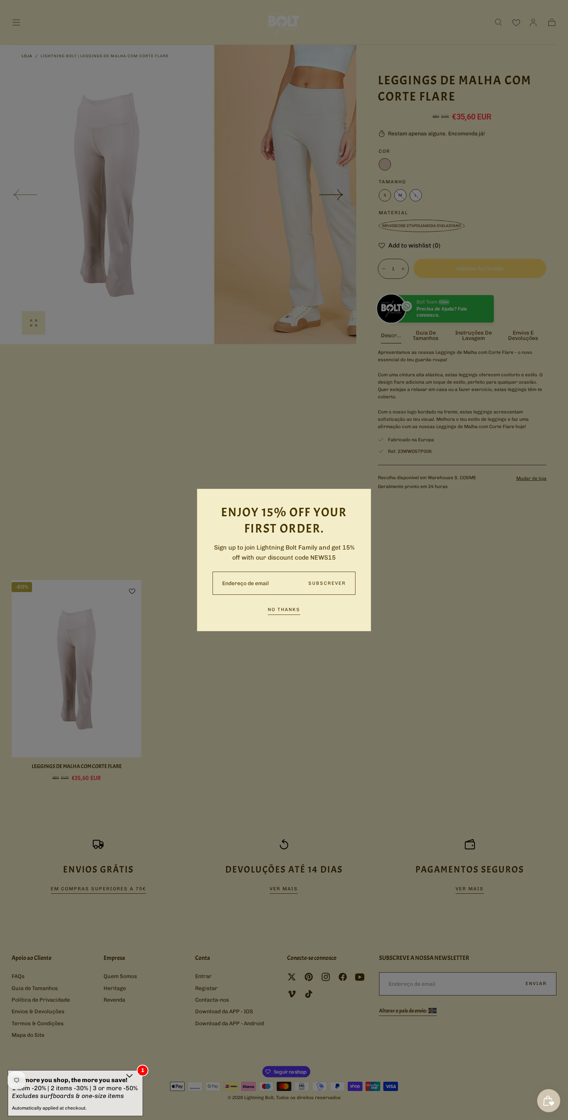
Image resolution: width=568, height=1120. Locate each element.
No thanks (284, 609)
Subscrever (327, 583)
